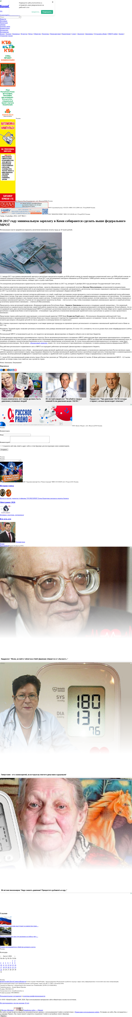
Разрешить (47, 12)
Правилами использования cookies (87, 1012)
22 (13, 967)
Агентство (3, 15)
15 (13, 965)
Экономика (89, 34)
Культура (24, 34)
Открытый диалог (6, 36)
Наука (30, 34)
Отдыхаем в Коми (100, 34)
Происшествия (55, 34)
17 (1, 967)
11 (3, 965)
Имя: (1, 435)
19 (6, 967)
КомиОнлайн (4, 981)
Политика (45, 34)
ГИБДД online (113, 34)
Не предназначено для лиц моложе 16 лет (14, 1003)
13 (8, 965)
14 (10, 965)
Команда (23, 981)
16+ (1, 11)
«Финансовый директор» (39, 343)
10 (1, 965)
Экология (80, 34)
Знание (121, 34)
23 (15, 967)
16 (15, 965)
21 (10, 967)
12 (6, 965)
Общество (37, 34)
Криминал (16, 34)
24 (1, 970)
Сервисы (17, 981)
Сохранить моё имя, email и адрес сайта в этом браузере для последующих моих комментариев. (36, 446)
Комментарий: (5, 442)
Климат (8, 34)
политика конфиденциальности (34, 996)
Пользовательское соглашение (10, 996)
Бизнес (2, 34)
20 (8, 967)
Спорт (74, 34)
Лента (11, 981)
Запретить (35, 12)
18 (4, 967)
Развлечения (66, 34)
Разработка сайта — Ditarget (33, 1010)
